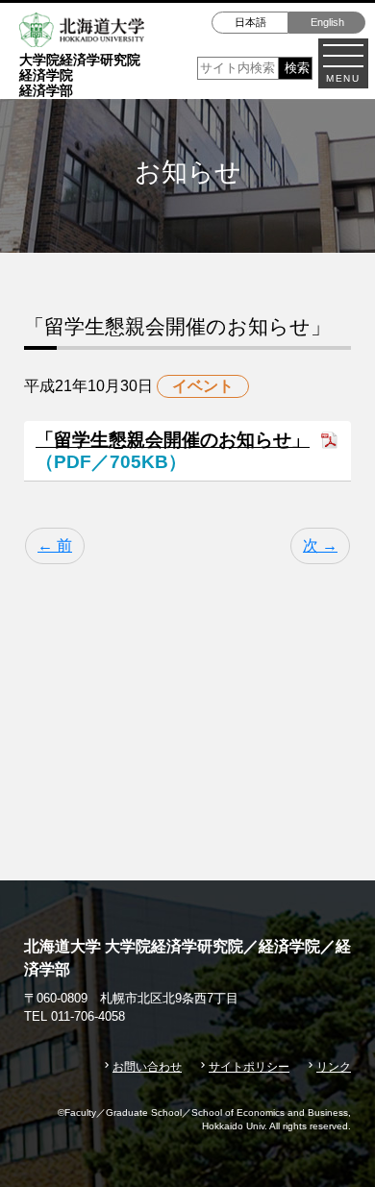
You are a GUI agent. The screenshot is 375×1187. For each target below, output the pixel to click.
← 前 (55, 545)
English (327, 22)
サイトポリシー (249, 1067)
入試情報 (117, 667)
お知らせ (184, 630)
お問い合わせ (147, 1067)
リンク (333, 1067)
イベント (294, 630)
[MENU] (343, 55)
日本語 (250, 22)
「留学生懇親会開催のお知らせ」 (173, 440)
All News (78, 630)
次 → (320, 545)
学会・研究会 (242, 667)
